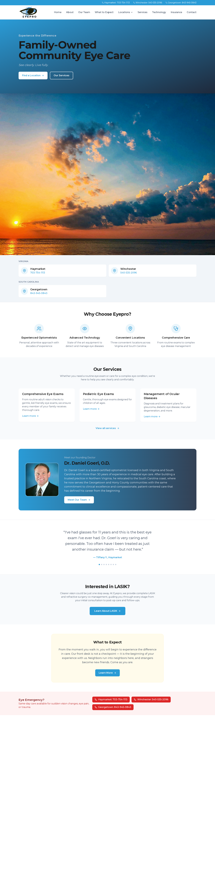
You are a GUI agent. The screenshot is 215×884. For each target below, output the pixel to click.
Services (142, 12)
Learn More (106, 667)
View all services (106, 428)
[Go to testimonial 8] (115, 558)
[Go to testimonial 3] (104, 558)
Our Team (84, 12)
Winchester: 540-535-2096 (149, 2)
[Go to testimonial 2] (101, 558)
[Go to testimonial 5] (108, 558)
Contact (191, 12)
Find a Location (31, 75)
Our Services (61, 75)
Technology (159, 12)
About (70, 12)
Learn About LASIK (105, 605)
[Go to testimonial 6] (111, 558)
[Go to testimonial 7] (113, 558)
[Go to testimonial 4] (106, 558)
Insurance (176, 12)
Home (57, 12)
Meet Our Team (77, 499)
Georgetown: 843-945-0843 (182, 2)
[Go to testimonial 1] (99, 558)
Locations (124, 12)
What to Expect (104, 12)
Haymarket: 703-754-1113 (117, 2)
